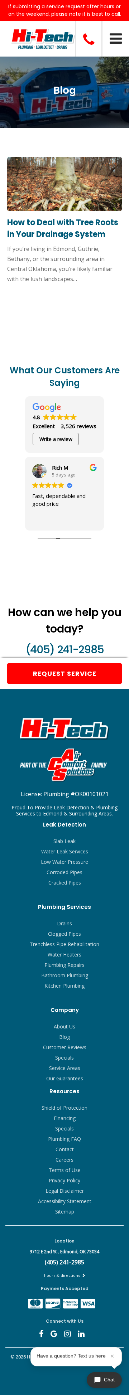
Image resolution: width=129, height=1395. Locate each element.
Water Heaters (64, 954)
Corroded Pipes (64, 872)
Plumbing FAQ (64, 1138)
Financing (65, 1118)
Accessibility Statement (64, 1201)
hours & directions (62, 1275)
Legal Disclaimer (65, 1190)
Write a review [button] (55, 439)
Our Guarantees (64, 1078)
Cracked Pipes (64, 882)
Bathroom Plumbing (64, 975)
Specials (64, 1057)
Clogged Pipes (64, 933)
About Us (64, 1026)
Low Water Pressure (64, 861)
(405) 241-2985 (64, 649)
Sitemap (64, 1211)
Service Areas (64, 1068)
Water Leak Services (64, 851)
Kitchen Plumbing (64, 985)
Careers (64, 1159)
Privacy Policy (64, 1180)
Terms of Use (65, 1170)
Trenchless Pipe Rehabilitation (64, 944)
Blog (64, 1036)
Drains (64, 923)
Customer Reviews (64, 1047)
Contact (65, 1149)
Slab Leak (64, 841)
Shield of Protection (64, 1107)
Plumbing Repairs (64, 965)
